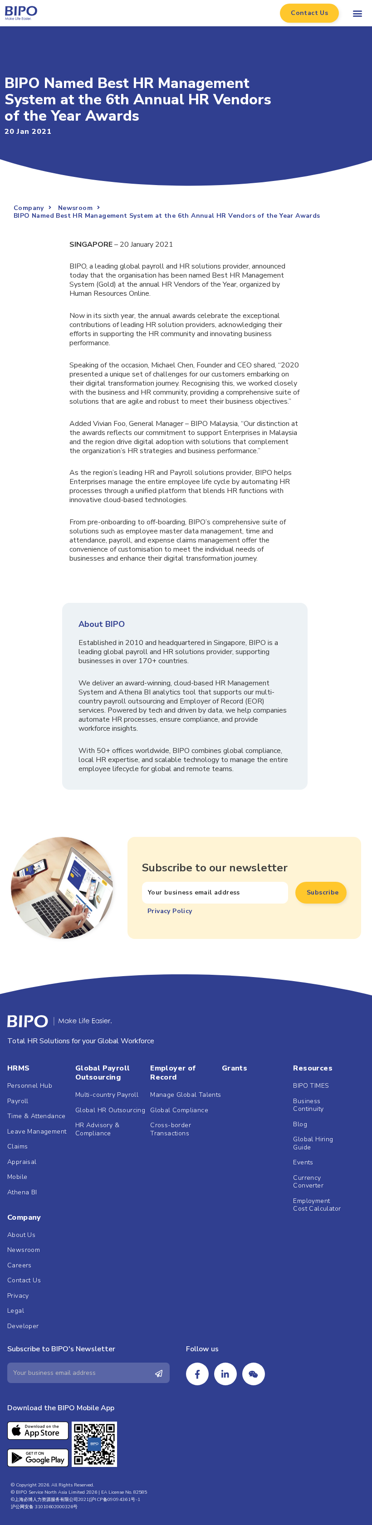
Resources (313, 1068)
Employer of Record (173, 1072)
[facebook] (197, 1374)
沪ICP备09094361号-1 (115, 1499)
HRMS (18, 1068)
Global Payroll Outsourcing (102, 1072)
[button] (309, 13)
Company (24, 1217)
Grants (234, 1068)
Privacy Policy (169, 911)
